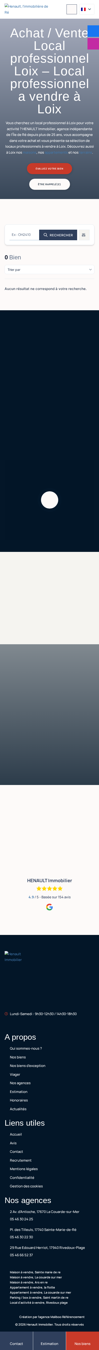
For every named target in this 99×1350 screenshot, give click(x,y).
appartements (56, 152)
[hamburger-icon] (72, 9)
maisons (29, 152)
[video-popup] (49, 500)
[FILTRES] (84, 235)
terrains (85, 152)
